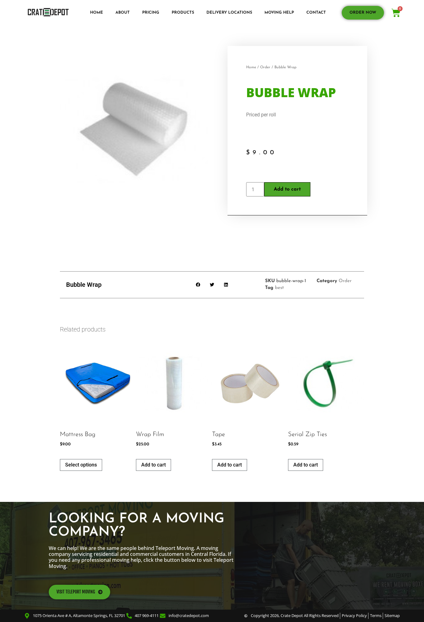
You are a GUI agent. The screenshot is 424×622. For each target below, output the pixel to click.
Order (265, 67)
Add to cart (287, 189)
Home (96, 13)
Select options (81, 465)
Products (183, 13)
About (122, 13)
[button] (198, 285)
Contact (316, 13)
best (279, 288)
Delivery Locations (229, 13)
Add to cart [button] (153, 465)
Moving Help (279, 13)
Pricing (150, 13)
